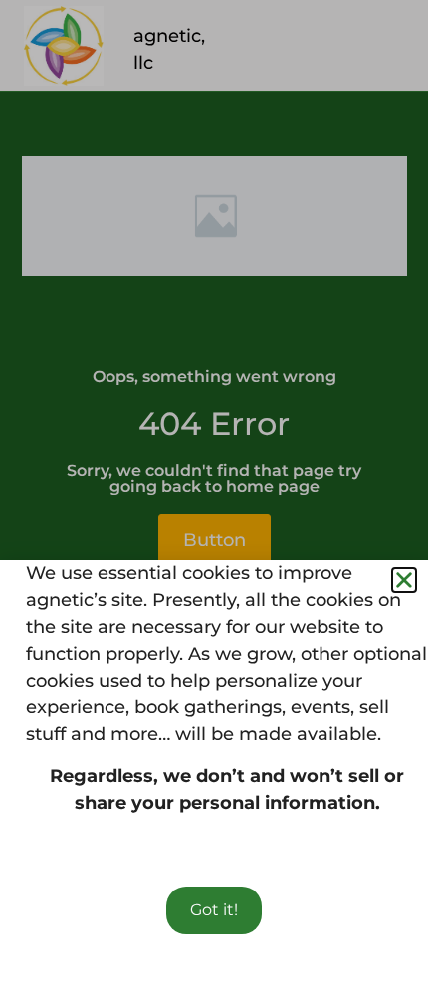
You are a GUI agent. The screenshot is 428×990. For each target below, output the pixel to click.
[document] (214, 495)
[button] (404, 580)
